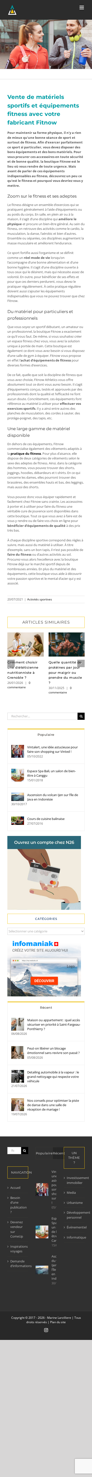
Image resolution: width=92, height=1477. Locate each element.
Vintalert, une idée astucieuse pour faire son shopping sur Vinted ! (52, 749)
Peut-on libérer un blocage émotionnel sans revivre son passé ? (53, 1050)
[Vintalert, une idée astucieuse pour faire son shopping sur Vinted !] (17, 747)
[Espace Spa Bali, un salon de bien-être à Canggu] (17, 771)
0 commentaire (18, 685)
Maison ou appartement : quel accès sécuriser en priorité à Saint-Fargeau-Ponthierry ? (53, 1024)
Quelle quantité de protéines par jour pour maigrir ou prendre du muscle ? (67, 645)
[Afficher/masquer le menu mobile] (82, 7)
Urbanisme (74, 1202)
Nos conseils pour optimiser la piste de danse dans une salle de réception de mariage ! (53, 1105)
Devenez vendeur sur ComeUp (16, 1229)
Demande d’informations (18, 1263)
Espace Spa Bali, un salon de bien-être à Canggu (51, 773)
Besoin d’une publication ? (18, 1204)
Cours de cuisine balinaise (46, 819)
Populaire (46, 735)
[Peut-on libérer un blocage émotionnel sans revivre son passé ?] (17, 1048)
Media (71, 1192)
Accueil (15, 1187)
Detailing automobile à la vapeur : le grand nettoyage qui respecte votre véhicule (53, 1076)
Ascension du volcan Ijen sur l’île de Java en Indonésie (52, 797)
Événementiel (74, 1227)
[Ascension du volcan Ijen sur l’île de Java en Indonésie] (17, 795)
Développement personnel (74, 1215)
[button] (11, 663)
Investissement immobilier (74, 1180)
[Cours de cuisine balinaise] (17, 819)
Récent (46, 1007)
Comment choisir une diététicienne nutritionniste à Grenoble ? (25, 645)
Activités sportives (39, 599)
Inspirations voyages (18, 1249)
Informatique (74, 1237)
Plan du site (58, 1322)
